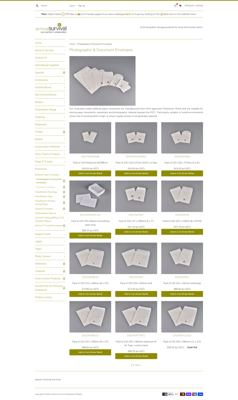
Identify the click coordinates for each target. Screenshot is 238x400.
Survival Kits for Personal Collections (49, 288)
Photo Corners (43, 256)
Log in (72, 5)
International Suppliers (47, 65)
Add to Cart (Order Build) (90, 173)
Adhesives (40, 263)
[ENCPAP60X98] (90, 137)
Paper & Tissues (44, 161)
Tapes (38, 248)
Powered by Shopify (74, 394)
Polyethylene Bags (43, 196)
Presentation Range (45, 109)
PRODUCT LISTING (194, 5)
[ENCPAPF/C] (182, 258)
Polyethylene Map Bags (46, 192)
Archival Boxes (43, 87)
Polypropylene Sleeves (45, 213)
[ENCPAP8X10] (90, 258)
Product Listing (43, 297)
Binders (39, 102)
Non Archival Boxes (45, 94)
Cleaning (39, 117)
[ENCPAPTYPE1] (136, 316)
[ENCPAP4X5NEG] (136, 137)
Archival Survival (58, 394)
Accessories (41, 80)
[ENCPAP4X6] (182, 137)
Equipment (41, 124)
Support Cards (43, 234)
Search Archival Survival (47, 379)
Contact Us (41, 57)
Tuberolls (40, 271)
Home (38, 43)
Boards (39, 139)
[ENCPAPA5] (182, 196)
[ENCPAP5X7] (136, 196)
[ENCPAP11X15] (182, 316)
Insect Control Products (47, 278)
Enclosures (41, 168)
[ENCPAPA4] (136, 258)
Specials (39, 72)
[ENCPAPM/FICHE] (90, 196)
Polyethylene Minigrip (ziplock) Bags (45, 203)
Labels (38, 241)
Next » (138, 365)
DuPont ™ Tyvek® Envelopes (48, 225)
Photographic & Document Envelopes (48, 181)
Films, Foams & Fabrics (47, 154)
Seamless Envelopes (45, 187)
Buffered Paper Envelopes (47, 174)
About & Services (44, 50)
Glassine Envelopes (44, 208)
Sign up (81, 5)
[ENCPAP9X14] (90, 316)
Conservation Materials (47, 146)
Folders (39, 131)
